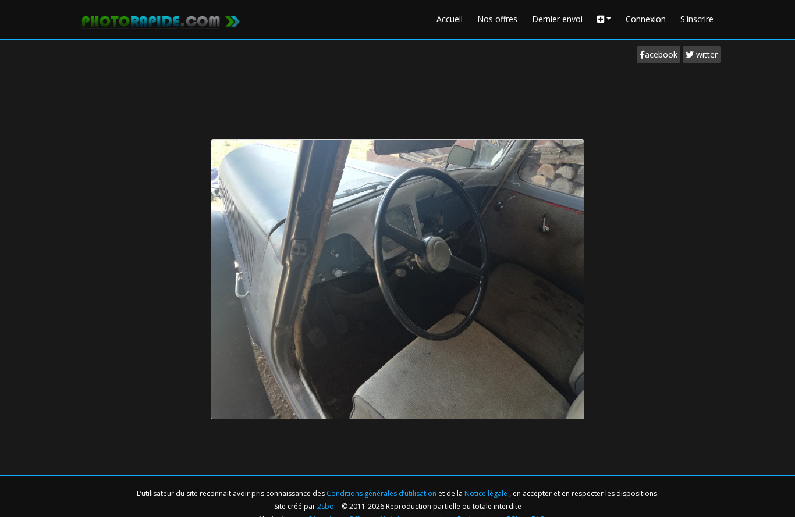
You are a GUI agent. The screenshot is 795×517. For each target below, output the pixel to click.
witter (706, 54)
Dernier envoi (557, 18)
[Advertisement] (397, 101)
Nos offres (497, 18)
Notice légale (486, 493)
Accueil (449, 18)
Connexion (646, 18)
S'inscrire (697, 18)
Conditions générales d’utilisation (382, 493)
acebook (661, 54)
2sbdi (326, 506)
